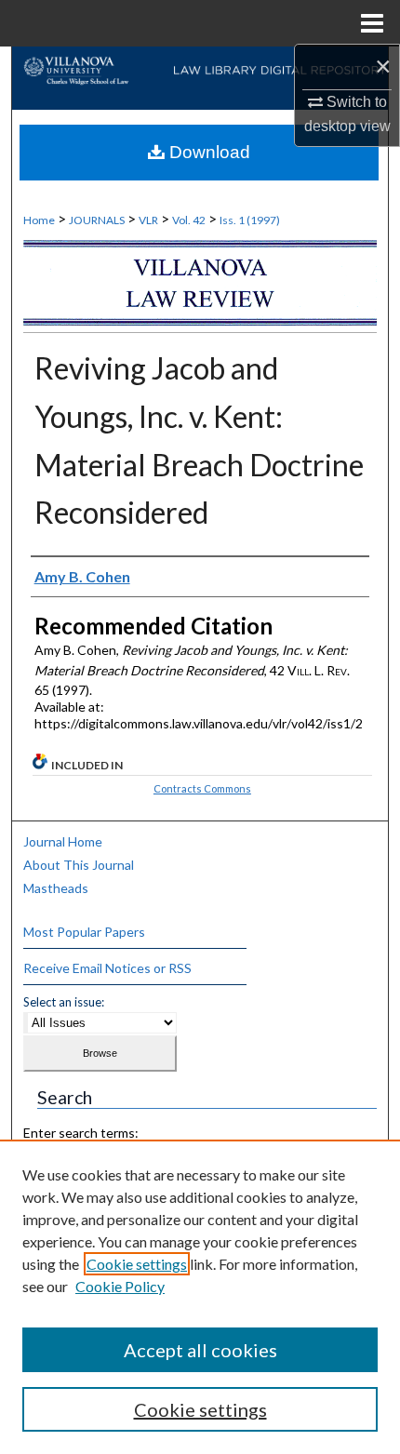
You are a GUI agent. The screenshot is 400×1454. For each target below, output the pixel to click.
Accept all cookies (200, 1350)
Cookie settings (137, 1264)
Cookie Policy (120, 1286)
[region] (200, 1297)
